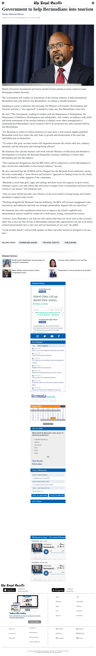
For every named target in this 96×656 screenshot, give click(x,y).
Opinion (58, 615)
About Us (12, 629)
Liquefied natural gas (41, 439)
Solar (36, 448)
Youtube (80, 629)
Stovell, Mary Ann (38, 491)
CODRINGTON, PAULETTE (41, 478)
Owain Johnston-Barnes (13, 14)
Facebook (60, 629)
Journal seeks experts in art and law (72, 260)
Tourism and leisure (28, 242)
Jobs (77, 597)
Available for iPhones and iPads (23, 590)
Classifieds (79, 601)
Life (57, 611)
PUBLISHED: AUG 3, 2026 (39, 541)
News (57, 597)
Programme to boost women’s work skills (74, 270)
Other (36, 453)
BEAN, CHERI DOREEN (40, 475)
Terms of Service (35, 642)
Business (58, 601)
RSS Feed (81, 633)
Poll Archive (37, 464)
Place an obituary (57, 495)
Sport (57, 606)
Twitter (59, 633)
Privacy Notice (34, 637)
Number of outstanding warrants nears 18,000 (46, 372)
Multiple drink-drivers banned (41, 368)
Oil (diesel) (37, 445)
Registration (33, 632)
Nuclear (36, 442)
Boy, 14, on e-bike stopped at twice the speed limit (48, 350)
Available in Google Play (69, 590)
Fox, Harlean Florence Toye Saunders (43, 485)
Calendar (79, 611)
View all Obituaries (39, 495)
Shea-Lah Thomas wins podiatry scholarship (46, 390)
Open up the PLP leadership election (44, 377)
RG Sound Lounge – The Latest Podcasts (48, 537)
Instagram (60, 638)
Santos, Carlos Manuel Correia (41, 488)
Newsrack (79, 615)
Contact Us (12, 633)
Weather (79, 606)
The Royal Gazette (51, 242)
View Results (37, 461)
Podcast (80, 638)
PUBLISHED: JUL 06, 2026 (40, 562)
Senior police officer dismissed (42, 355)
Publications (70, 242)
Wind (36, 450)
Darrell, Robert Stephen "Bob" (41, 481)
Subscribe (12, 638)
